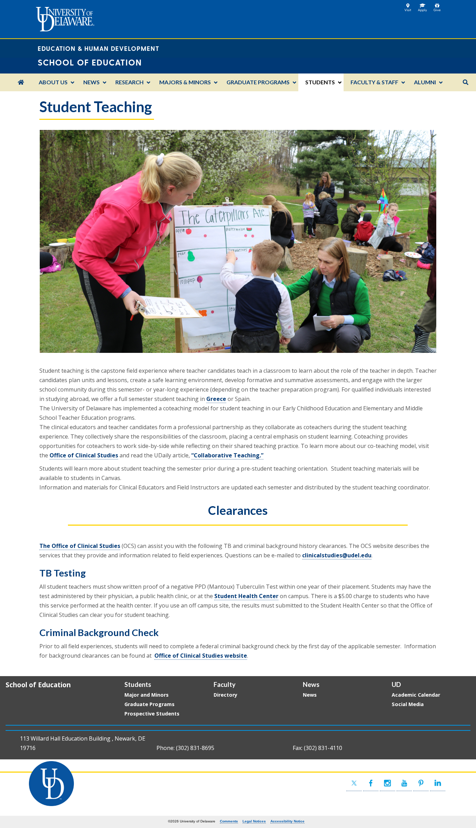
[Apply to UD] (422, 6)
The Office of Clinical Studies (79, 546)
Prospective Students (151, 713)
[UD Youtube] (404, 783)
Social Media (408, 704)
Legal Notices (254, 821)
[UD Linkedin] (437, 783)
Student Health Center (246, 596)
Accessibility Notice (287, 821)
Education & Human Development (98, 48)
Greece (216, 399)
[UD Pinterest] (421, 783)
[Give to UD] (437, 6)
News (310, 694)
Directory (225, 694)
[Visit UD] (408, 6)
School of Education (38, 684)
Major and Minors (146, 694)
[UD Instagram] (387, 783)
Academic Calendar (416, 694)
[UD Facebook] (370, 783)
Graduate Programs (149, 704)
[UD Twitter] (354, 783)
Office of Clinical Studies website (200, 655)
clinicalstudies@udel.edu (336, 555)
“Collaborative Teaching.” (227, 455)
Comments (229, 821)
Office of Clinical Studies (83, 455)
